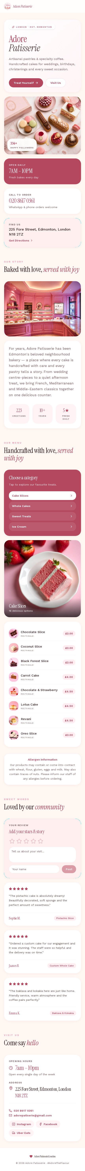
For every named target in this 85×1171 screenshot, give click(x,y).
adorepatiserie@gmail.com (33, 1115)
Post (69, 869)
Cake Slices (20, 495)
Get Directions (19, 240)
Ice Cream (19, 526)
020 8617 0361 (22, 200)
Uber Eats (23, 1132)
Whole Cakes (21, 506)
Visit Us (55, 82)
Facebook (50, 1124)
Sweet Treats (21, 516)
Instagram (24, 1124)
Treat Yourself (24, 82)
